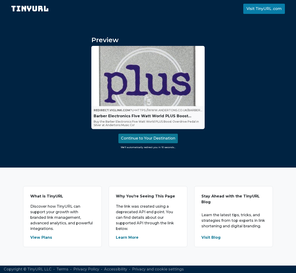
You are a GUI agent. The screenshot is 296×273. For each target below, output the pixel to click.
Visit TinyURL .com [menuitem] (264, 8)
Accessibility (116, 269)
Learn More (127, 237)
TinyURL (30, 9)
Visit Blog (211, 237)
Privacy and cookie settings (158, 269)
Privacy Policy (86, 269)
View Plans (41, 237)
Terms (62, 269)
